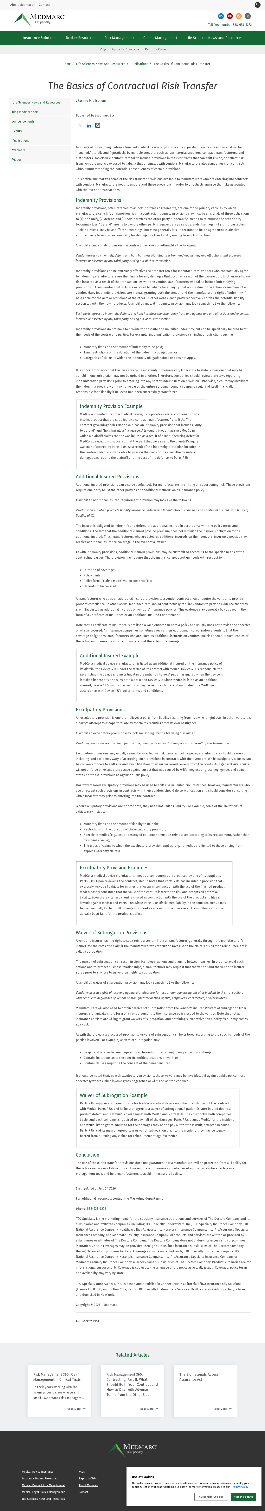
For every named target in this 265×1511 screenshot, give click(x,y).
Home (66, 64)
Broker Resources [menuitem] (80, 37)
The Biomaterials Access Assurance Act (199, 1377)
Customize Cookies (211, 1497)
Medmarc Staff (106, 115)
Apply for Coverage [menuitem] (125, 49)
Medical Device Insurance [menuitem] (38, 1472)
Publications (139, 64)
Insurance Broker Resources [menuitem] (40, 1478)
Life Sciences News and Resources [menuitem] (214, 37)
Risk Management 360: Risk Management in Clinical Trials (57, 1377)
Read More (74, 1409)
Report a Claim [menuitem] (155, 49)
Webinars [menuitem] (18, 150)
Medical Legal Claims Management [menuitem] (43, 1492)
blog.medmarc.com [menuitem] (25, 112)
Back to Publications (92, 100)
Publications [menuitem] (20, 141)
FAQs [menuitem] (102, 49)
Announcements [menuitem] (23, 121)
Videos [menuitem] (17, 160)
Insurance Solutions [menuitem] (39, 37)
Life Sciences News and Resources (100, 64)
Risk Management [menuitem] (119, 37)
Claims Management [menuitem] (160, 37)
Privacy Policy (239, 1487)
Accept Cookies (243, 1497)
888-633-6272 (242, 24)
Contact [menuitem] (44, 5)
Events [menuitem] (17, 131)
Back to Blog (90, 1321)
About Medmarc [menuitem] (21, 5)
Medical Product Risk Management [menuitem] (43, 1485)
